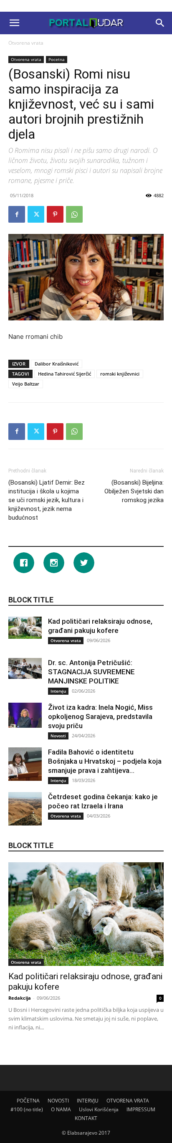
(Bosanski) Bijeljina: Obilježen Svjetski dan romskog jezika (134, 491)
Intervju (58, 691)
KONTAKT (86, 1118)
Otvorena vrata (25, 42)
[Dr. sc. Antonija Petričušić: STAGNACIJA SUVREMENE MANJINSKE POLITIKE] (25, 668)
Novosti (58, 736)
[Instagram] (55, 562)
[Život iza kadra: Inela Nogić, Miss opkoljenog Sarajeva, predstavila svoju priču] (25, 715)
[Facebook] (16, 214)
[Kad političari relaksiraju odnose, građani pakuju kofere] (25, 628)
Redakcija (19, 998)
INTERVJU (88, 1100)
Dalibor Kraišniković (56, 364)
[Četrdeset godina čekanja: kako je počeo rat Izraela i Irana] (25, 809)
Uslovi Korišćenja (99, 1109)
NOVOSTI (58, 1100)
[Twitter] (36, 214)
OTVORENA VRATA (127, 1100)
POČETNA (28, 1100)
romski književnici (119, 374)
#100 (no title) (26, 1109)
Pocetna (56, 59)
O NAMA (61, 1109)
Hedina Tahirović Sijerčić (64, 374)
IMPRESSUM (140, 1109)
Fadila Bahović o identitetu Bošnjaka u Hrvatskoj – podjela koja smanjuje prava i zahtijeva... (105, 761)
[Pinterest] (55, 214)
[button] (14, 23)
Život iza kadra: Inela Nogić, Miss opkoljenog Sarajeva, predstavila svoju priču (100, 716)
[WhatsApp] (74, 214)
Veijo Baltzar (25, 384)
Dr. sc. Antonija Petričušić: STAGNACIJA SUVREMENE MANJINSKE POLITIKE (91, 671)
